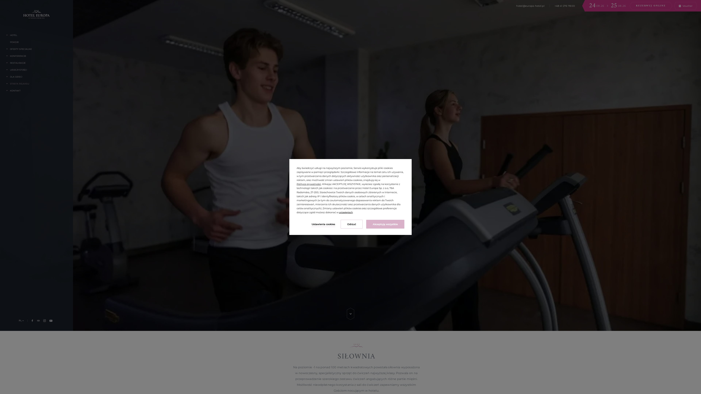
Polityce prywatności (309, 184)
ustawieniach (346, 212)
